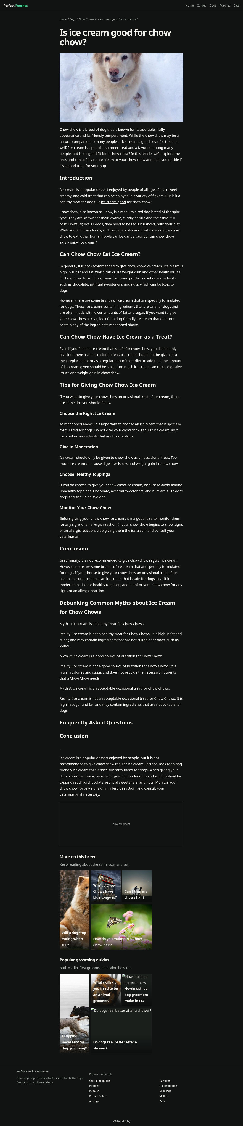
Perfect (16, 5)
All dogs (94, 1101)
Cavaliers (165, 1080)
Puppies (225, 5)
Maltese (164, 1096)
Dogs (212, 5)
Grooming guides (99, 1080)
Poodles (94, 1085)
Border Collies (97, 1096)
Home (190, 5)
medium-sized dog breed (140, 211)
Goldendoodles (169, 1085)
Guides (201, 5)
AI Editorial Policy (121, 1121)
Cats (236, 5)
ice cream (130, 141)
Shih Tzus (165, 1091)
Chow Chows (86, 19)
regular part (111, 360)
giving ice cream (101, 159)
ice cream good (113, 201)
